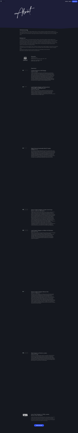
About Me (70, 1)
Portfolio (66, 1)
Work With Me (75, 1)
